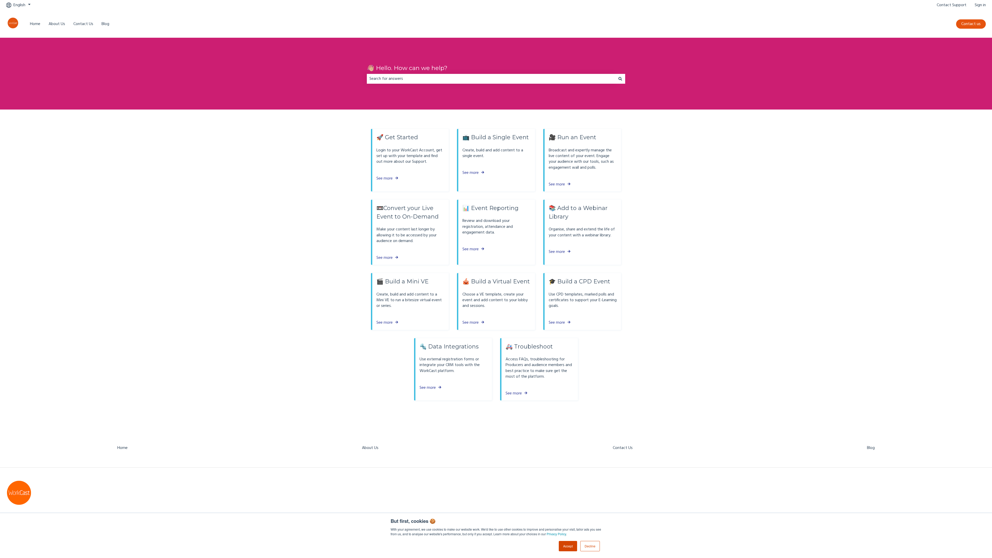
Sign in (980, 5)
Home (35, 24)
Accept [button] (568, 546)
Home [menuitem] (122, 448)
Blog (105, 24)
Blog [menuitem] (871, 448)
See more (384, 178)
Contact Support (951, 5)
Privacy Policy (556, 534)
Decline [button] (590, 546)
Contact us (971, 24)
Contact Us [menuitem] (623, 448)
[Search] (620, 79)
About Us (57, 24)
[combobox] (491, 79)
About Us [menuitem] (370, 448)
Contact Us (83, 24)
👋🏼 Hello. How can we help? (407, 68)
